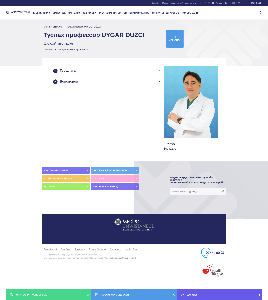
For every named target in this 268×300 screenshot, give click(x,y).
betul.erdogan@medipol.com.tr (122, 258)
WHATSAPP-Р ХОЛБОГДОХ (107, 186)
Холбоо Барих (131, 249)
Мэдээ (165, 3)
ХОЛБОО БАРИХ (190, 13)
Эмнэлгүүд (115, 249)
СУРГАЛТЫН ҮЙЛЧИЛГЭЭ (165, 13)
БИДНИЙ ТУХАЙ (41, 13)
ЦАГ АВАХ (49, 186)
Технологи (80, 249)
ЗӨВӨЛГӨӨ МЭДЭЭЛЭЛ (56, 170)
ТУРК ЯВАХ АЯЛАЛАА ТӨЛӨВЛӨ (110, 170)
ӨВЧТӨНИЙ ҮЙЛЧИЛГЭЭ (136, 13)
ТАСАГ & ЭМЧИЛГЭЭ (110, 13)
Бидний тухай (50, 249)
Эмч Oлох (66, 249)
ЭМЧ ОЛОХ (74, 13)
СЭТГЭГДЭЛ (99, 178)
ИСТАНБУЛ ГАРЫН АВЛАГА (57, 178)
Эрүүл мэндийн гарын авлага (183, 3)
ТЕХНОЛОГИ (89, 13)
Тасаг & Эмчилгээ (97, 249)
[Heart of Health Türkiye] (212, 270)
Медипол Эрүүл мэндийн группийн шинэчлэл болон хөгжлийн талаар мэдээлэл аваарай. (196, 180)
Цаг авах (175, 40)
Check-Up (155, 3)
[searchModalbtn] (260, 11)
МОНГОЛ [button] (256, 3)
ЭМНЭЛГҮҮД (59, 13)
